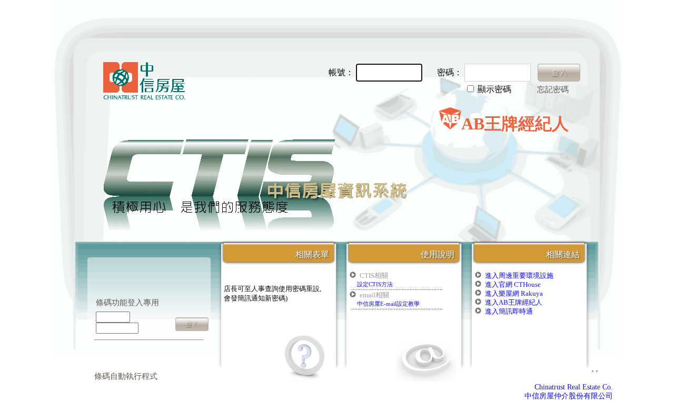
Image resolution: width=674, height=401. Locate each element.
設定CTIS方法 (375, 284)
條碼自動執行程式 (125, 376)
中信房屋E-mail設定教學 (388, 303)
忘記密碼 (553, 89)
